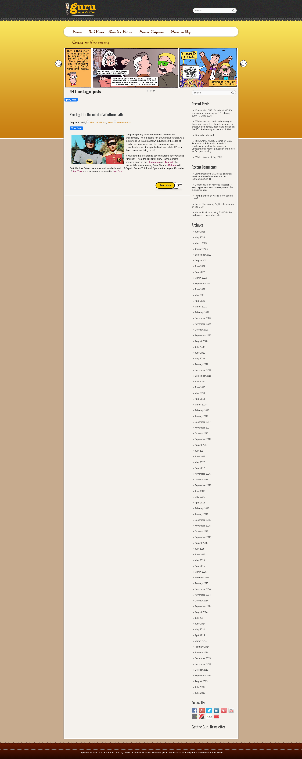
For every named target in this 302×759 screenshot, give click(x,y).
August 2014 (201, 612)
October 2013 (201, 670)
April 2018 (200, 399)
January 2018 (201, 416)
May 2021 (200, 295)
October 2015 (201, 531)
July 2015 (199, 548)
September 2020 (203, 335)
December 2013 (203, 658)
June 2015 (200, 554)
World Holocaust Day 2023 (208, 157)
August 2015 (201, 543)
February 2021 (202, 312)
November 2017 (203, 427)
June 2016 (200, 491)
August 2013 (201, 681)
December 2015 (203, 520)
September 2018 (203, 376)
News (110, 122)
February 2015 (202, 577)
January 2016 (201, 514)
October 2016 (201, 479)
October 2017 (201, 433)
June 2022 (200, 266)
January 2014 (201, 652)
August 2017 (201, 445)
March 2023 (201, 243)
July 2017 (199, 450)
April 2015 (200, 566)
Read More (165, 185)
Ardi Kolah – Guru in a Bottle (110, 32)
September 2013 (203, 675)
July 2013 (199, 687)
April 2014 (200, 635)
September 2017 (203, 439)
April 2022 (200, 272)
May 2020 (200, 358)
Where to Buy (181, 32)
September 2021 (203, 283)
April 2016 (200, 502)
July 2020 (199, 347)
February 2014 (202, 646)
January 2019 (201, 364)
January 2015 (201, 583)
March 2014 (201, 641)
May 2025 (200, 237)
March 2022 (201, 278)
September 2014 (203, 606)
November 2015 (203, 525)
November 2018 (203, 370)
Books (77, 32)
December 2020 (203, 318)
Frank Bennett (202, 195)
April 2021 (200, 301)
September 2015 (203, 537)
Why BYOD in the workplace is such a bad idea (212, 213)
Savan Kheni (201, 204)
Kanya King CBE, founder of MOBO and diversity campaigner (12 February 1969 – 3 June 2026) (212, 113)
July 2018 (199, 381)
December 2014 (203, 589)
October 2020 (201, 329)
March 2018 (201, 404)
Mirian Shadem (202, 212)
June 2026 (200, 231)
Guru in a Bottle (98, 122)
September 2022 (203, 254)
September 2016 (203, 485)
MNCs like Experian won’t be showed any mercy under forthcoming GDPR (212, 176)
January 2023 (201, 249)
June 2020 (200, 352)
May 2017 (200, 462)
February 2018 (202, 410)
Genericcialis (201, 184)
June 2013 (200, 693)
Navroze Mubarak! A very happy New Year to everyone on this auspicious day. (212, 187)
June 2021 (200, 289)
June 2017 (200, 456)
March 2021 (201, 306)
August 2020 (201, 341)
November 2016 (203, 474)
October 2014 (201, 600)
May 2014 (200, 629)
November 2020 (203, 324)
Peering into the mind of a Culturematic (96, 114)
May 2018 (200, 393)
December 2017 (203, 422)
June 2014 (200, 623)
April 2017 (200, 468)
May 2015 (200, 560)
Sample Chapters (151, 32)
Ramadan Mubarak (204, 135)
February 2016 (202, 508)
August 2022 (201, 260)
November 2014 (203, 595)
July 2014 (199, 618)
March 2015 (201, 572)
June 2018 (200, 387)
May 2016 (200, 497)
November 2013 (203, 664)
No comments (124, 122)
